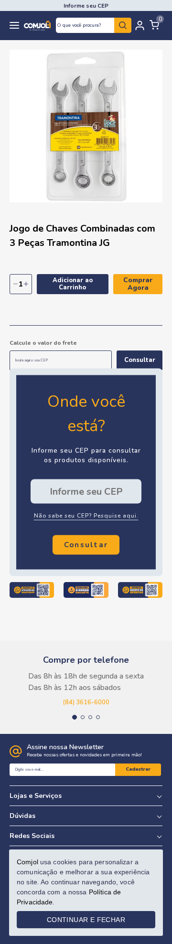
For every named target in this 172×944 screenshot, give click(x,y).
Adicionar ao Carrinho (73, 284)
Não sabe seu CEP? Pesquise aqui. (86, 515)
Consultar (139, 360)
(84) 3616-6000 (86, 702)
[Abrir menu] (14, 25)
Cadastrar (138, 769)
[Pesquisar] (122, 25)
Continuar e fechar (86, 919)
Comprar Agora (137, 284)
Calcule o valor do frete (43, 343)
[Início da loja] (37, 26)
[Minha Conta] (140, 25)
